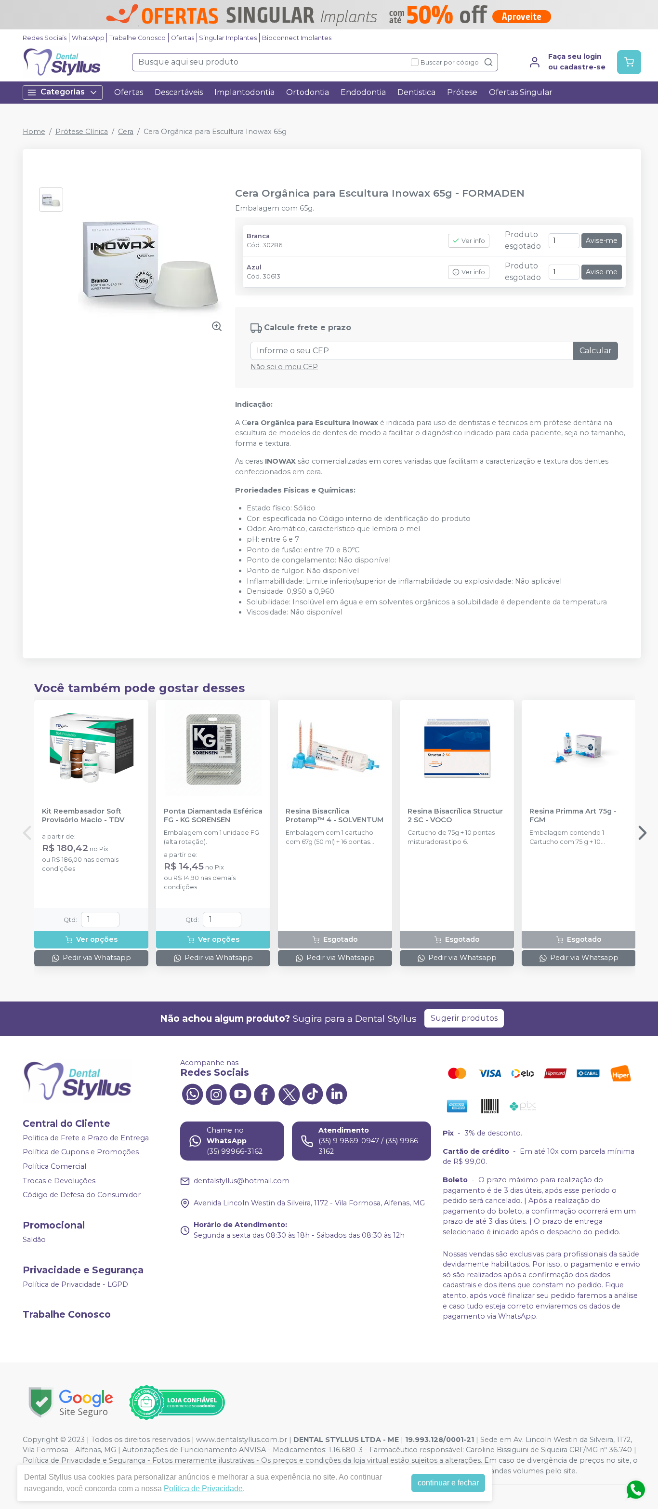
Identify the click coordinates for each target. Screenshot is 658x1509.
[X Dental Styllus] (288, 1093)
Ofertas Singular (521, 92)
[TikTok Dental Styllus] (313, 1093)
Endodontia (363, 92)
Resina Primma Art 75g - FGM (573, 815)
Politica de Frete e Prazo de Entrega (86, 1138)
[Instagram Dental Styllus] (216, 1093)
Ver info (473, 240)
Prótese (462, 92)
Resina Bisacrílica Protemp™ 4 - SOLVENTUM (334, 815)
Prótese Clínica (81, 131)
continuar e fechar (448, 1483)
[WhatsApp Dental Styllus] (192, 1093)
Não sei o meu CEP (284, 366)
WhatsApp (88, 37)
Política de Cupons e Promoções (81, 1152)
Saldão (34, 1239)
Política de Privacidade (203, 1488)
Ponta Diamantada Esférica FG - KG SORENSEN (213, 815)
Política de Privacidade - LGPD (75, 1284)
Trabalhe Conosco (137, 37)
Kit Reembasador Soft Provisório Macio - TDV (83, 815)
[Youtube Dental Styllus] (240, 1093)
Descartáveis (179, 92)
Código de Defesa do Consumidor (82, 1194)
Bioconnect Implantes (296, 37)
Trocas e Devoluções (59, 1180)
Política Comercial (54, 1166)
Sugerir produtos (464, 1018)
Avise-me (602, 240)
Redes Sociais (44, 37)
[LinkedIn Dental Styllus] (337, 1093)
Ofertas (182, 37)
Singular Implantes (228, 37)
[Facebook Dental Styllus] (264, 1093)
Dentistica (416, 92)
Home (34, 131)
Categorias (62, 91)
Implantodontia (244, 92)
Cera (125, 131)
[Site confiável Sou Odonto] (177, 1402)
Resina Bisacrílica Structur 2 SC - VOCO (455, 815)
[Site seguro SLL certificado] (71, 1402)
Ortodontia (307, 92)
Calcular (595, 350)
